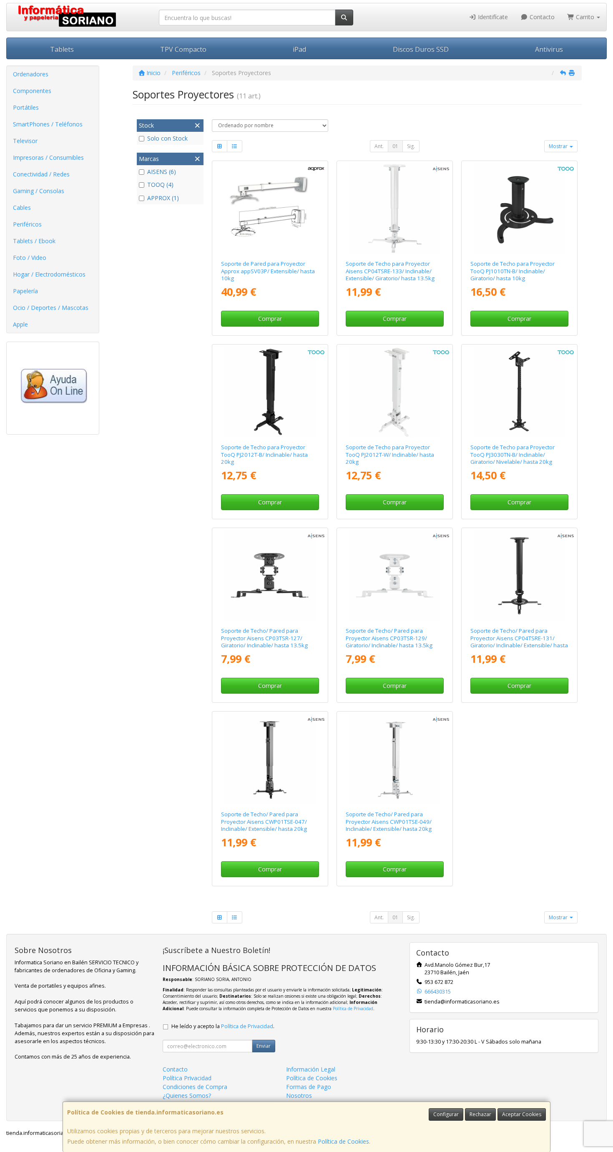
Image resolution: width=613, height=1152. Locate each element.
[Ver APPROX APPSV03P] (269, 208)
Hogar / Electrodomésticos (49, 274)
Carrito (585, 17)
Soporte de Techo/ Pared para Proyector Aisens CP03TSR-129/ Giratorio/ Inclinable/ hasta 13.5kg (389, 638)
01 (395, 146)
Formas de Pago (308, 1087)
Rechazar (480, 1114)
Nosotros (299, 1095)
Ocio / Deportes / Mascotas (50, 308)
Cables (22, 207)
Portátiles (26, 107)
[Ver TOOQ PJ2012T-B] (269, 392)
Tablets (62, 49)
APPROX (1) (163, 198)
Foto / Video (29, 258)
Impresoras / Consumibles (48, 157)
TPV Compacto (183, 49)
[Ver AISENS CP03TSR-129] (395, 576)
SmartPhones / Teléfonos (48, 124)
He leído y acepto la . (222, 1026)
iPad (299, 49)
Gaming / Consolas (38, 191)
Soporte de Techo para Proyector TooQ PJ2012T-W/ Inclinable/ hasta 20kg (390, 454)
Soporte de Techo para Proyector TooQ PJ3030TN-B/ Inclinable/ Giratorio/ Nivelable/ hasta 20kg (512, 454)
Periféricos (27, 224)
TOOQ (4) (160, 185)
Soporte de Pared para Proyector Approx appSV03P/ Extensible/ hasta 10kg (268, 271)
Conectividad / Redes (41, 174)
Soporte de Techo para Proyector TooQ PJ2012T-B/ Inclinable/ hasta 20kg (264, 454)
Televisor (25, 141)
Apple (20, 324)
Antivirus (549, 49)
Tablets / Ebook (34, 241)
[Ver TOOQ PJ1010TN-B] (519, 208)
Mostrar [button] (559, 146)
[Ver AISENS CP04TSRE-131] (519, 576)
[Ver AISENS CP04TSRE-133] (395, 208)
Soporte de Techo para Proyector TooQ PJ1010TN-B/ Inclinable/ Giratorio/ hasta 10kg (512, 271)
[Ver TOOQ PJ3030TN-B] (519, 392)
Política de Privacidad (353, 1008)
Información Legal (310, 1069)
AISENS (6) (161, 172)
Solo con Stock (167, 138)
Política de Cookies (343, 1141)
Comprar (270, 318)
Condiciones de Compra (195, 1087)
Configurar (446, 1114)
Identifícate (492, 17)
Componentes (32, 91)
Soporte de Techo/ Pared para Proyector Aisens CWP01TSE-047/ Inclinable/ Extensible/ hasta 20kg (264, 821)
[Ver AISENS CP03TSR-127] (269, 576)
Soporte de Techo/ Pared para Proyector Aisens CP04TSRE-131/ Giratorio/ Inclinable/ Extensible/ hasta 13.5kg (519, 641)
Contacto (541, 17)
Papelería (25, 291)
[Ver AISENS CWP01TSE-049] (395, 759)
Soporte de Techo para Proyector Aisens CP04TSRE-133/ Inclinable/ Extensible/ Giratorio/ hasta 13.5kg (390, 271)
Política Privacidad (187, 1078)
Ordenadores (30, 74)
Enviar (263, 1045)
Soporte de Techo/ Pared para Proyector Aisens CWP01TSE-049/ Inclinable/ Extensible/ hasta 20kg (389, 821)
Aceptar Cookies (521, 1114)
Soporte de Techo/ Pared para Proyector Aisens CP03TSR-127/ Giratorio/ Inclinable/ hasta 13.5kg (264, 638)
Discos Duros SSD (421, 49)
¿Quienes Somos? (187, 1095)
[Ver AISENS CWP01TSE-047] (269, 759)
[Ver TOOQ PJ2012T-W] (395, 392)
